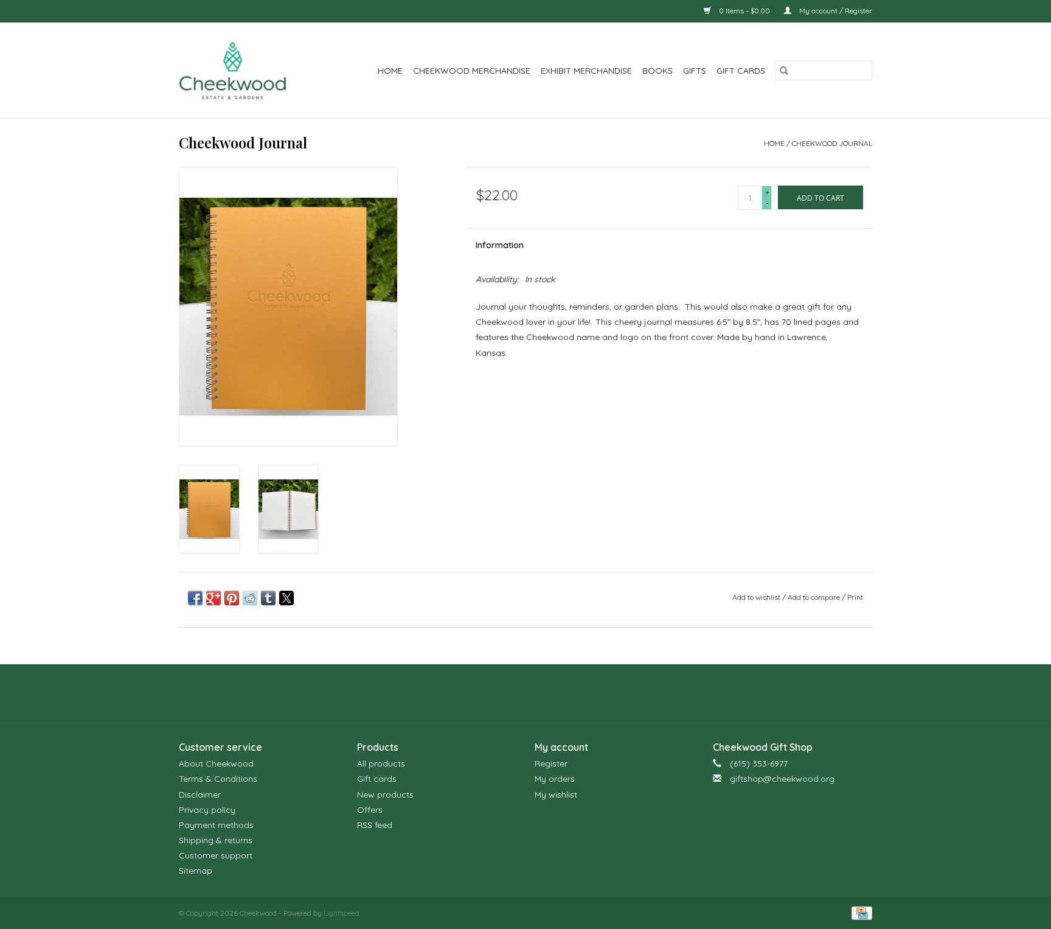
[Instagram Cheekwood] (547, 692)
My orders (555, 778)
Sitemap (195, 870)
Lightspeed (341, 912)
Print (855, 597)
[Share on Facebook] (195, 598)
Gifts (694, 70)
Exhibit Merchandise (586, 70)
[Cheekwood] (240, 70)
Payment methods (216, 824)
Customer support (215, 855)
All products (381, 763)
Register (551, 763)
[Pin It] (231, 598)
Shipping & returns (215, 840)
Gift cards (740, 70)
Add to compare (815, 597)
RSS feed (374, 824)
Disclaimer (200, 794)
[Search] (784, 70)
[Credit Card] (859, 912)
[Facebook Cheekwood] (503, 692)
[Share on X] (286, 598)
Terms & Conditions (218, 778)
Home (390, 70)
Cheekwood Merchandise (471, 70)
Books (657, 70)
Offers (370, 809)
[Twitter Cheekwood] (525, 692)
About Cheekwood (216, 763)
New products (385, 794)
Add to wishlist (757, 597)
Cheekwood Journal (832, 143)
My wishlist (556, 794)
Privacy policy (207, 809)
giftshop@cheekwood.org (782, 778)
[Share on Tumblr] (268, 598)
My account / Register (834, 10)
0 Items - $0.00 (744, 10)
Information (500, 245)
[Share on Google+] (213, 598)
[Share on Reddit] (250, 598)
